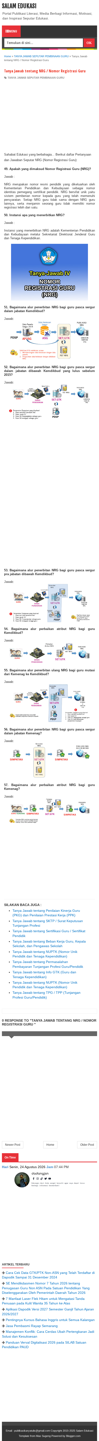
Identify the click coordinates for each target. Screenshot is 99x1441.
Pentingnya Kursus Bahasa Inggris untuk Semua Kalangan (50, 1320)
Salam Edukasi (19, 6)
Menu (13, 31)
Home (50, 1144)
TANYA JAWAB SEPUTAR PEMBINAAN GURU (36, 77)
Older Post (87, 1144)
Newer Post (12, 1144)
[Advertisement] (49, 115)
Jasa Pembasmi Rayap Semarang (32, 1326)
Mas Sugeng (43, 1436)
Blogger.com (73, 1436)
